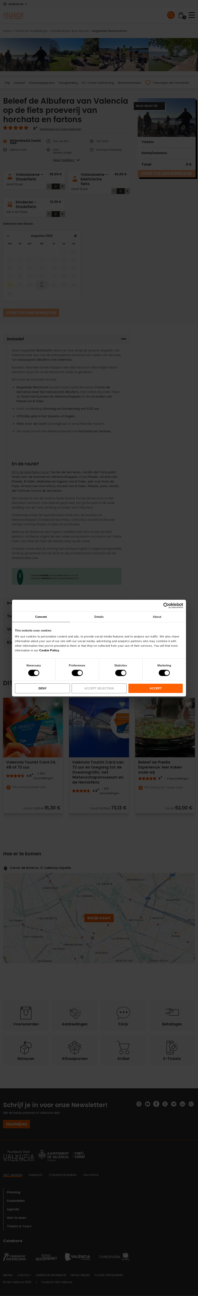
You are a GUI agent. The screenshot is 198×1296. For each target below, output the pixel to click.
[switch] (77, 673)
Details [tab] (99, 616)
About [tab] (157, 616)
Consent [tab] (41, 616)
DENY (42, 688)
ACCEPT (156, 688)
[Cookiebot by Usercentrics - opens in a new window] (166, 605)
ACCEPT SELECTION (99, 688)
